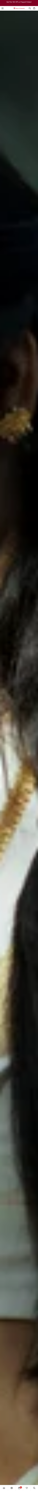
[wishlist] (27, 1488)
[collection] (12, 1488)
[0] (34, 8)
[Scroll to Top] (34, 1480)
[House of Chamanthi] (19, 8)
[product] (4, 1488)
